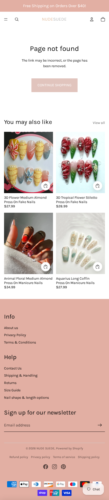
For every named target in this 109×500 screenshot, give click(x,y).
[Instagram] (54, 467)
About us (11, 328)
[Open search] (16, 19)
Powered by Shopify (69, 448)
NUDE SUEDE (46, 448)
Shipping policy (89, 457)
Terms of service (64, 457)
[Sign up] (100, 425)
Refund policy (18, 457)
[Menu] (6, 19)
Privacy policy (40, 457)
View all (99, 123)
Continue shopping (54, 85)
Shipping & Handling (21, 375)
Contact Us (13, 368)
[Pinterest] (63, 467)
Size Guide (12, 390)
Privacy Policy (15, 335)
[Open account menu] (91, 19)
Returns (10, 383)
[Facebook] (46, 467)
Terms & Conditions (20, 342)
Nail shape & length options (26, 397)
